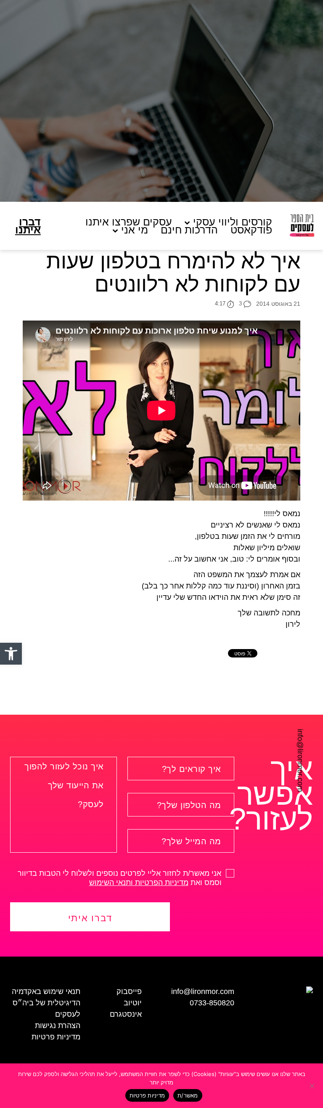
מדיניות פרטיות (56, 1037)
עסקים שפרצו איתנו (128, 222)
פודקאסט (251, 230)
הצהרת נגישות (57, 1025)
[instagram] (9, 752)
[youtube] (9, 767)
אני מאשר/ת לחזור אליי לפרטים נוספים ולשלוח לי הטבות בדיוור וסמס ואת (120, 878)
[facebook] (9, 737)
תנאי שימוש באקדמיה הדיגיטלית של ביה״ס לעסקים (46, 1002)
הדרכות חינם (189, 230)
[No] (312, 1085)
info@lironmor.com (300, 760)
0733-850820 (212, 1003)
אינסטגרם (126, 1014)
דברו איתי (90, 918)
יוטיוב (133, 1003)
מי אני (134, 230)
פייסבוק (129, 991)
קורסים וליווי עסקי (232, 222)
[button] (11, 654)
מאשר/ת (187, 1095)
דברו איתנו (28, 226)
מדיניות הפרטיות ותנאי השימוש (138, 882)
